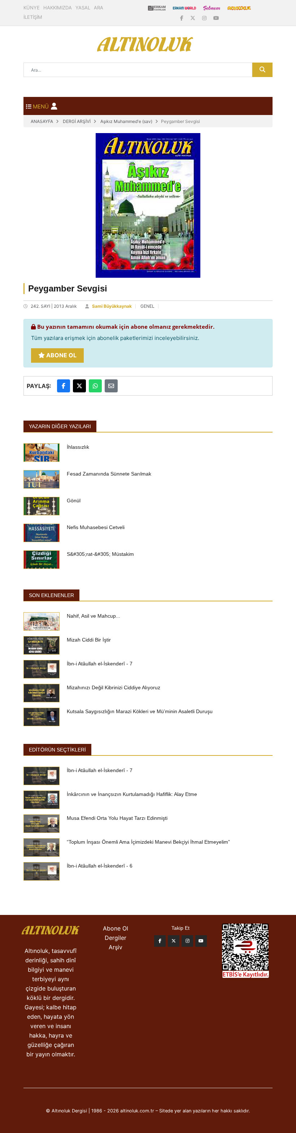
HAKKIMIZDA (57, 7)
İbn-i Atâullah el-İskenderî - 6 (99, 866)
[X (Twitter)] (193, 18)
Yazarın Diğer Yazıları (60, 426)
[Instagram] (205, 18)
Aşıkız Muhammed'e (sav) (126, 121)
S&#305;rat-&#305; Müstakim (100, 554)
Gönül (73, 500)
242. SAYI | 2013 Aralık (54, 306)
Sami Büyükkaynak (112, 306)
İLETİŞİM (32, 17)
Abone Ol (61, 355)
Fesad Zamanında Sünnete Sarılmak (109, 474)
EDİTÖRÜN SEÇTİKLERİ (57, 750)
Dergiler (115, 937)
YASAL (82, 7)
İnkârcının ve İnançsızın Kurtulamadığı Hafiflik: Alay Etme (132, 794)
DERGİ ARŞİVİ (77, 121)
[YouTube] (216, 18)
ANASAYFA (42, 121)
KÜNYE (31, 7)
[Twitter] (173, 941)
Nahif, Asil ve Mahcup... (93, 616)
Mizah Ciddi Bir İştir (89, 640)
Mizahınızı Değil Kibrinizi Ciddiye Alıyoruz (113, 687)
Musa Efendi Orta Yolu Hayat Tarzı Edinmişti (117, 818)
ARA (98, 7)
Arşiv (115, 947)
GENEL (147, 306)
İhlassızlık (78, 447)
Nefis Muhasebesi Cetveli (96, 527)
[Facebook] (182, 18)
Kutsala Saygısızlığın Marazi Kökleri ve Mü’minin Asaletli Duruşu (140, 711)
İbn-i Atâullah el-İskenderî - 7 (99, 663)
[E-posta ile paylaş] (111, 385)
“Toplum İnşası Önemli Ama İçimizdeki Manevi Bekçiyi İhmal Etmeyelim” (148, 842)
